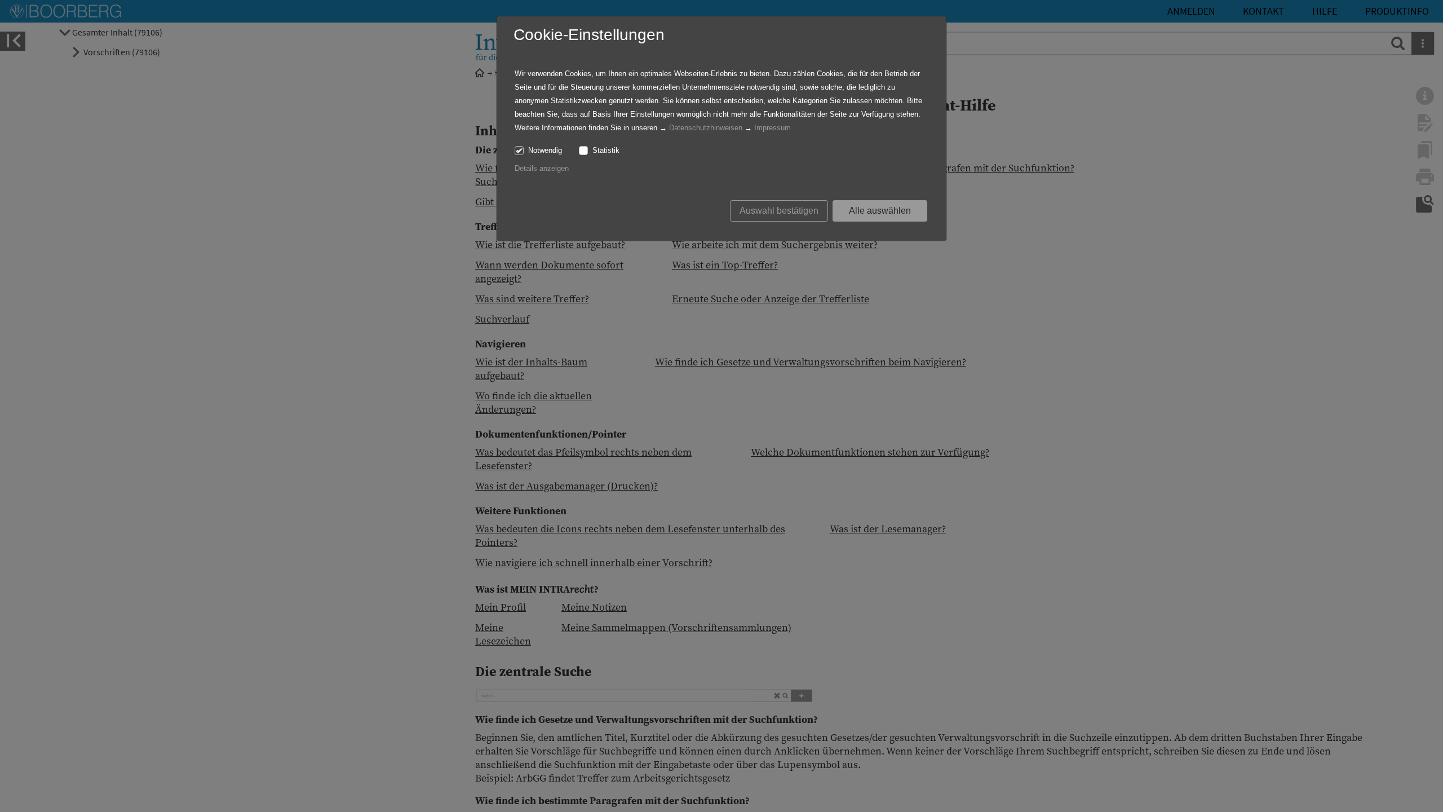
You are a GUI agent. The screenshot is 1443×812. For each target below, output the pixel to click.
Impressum (772, 127)
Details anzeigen (542, 168)
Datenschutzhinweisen (705, 127)
